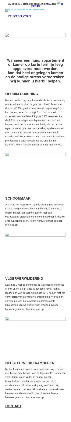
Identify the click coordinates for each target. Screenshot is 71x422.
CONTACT (13, 406)
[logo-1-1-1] (29, 16)
